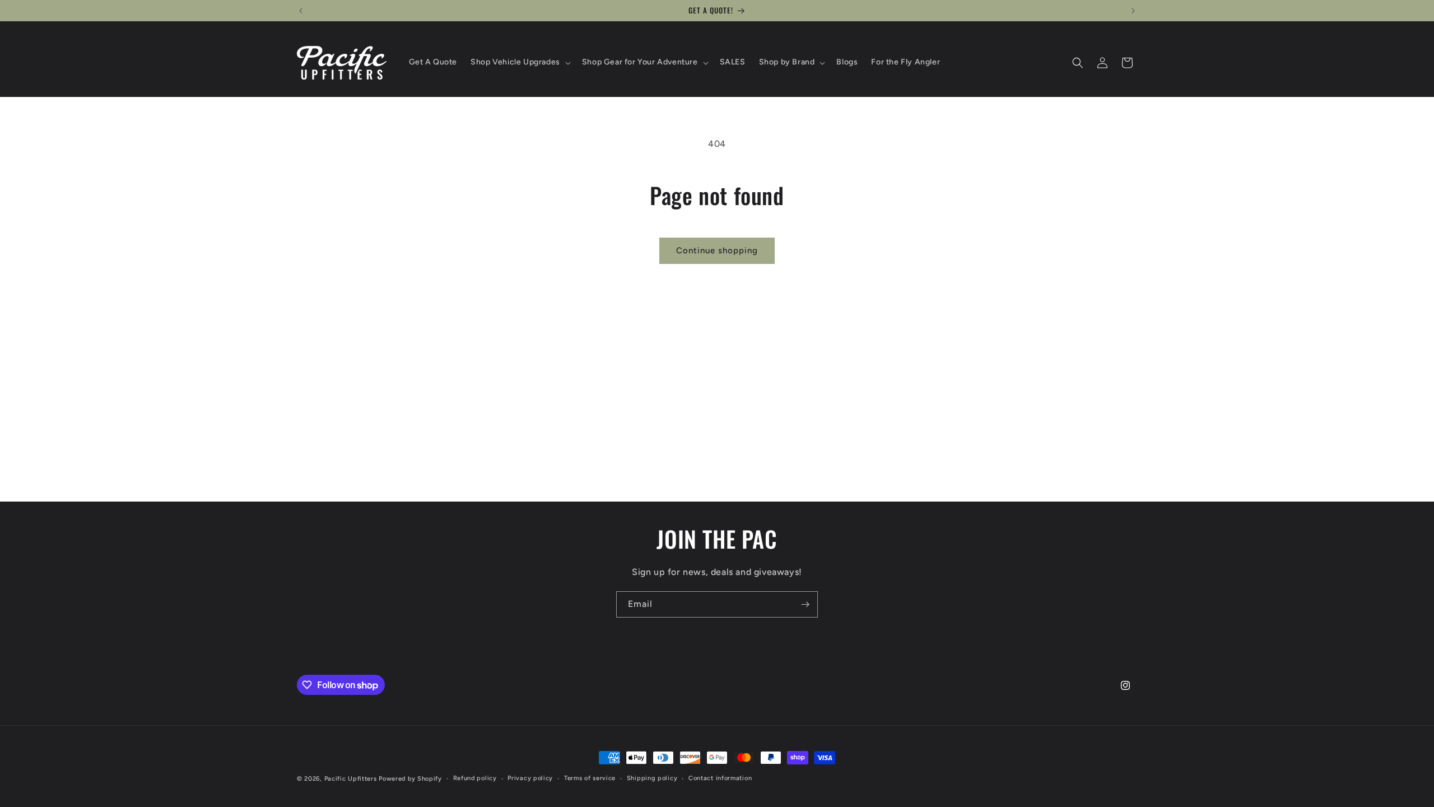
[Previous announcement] (300, 10)
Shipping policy (652, 778)
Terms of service (590, 778)
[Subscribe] (805, 604)
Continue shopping (717, 250)
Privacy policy (530, 778)
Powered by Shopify (410, 778)
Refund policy (475, 778)
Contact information (720, 778)
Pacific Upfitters (350, 778)
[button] (519, 62)
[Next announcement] (1133, 10)
